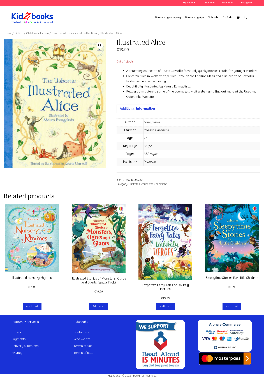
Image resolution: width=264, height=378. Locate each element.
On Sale (227, 17)
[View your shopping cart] (238, 17)
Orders (16, 332)
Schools (213, 17)
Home (7, 33)
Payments (18, 339)
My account (189, 3)
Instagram (246, 3)
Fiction (19, 33)
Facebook (227, 3)
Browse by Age (194, 17)
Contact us (81, 332)
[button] (100, 45)
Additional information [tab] (137, 108)
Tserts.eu (150, 376)
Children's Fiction (37, 33)
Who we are (82, 339)
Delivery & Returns (25, 346)
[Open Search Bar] (245, 17)
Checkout (209, 3)
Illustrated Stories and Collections (74, 33)
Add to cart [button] (32, 306)
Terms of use (83, 346)
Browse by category (168, 17)
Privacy (16, 353)
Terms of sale (83, 353)
